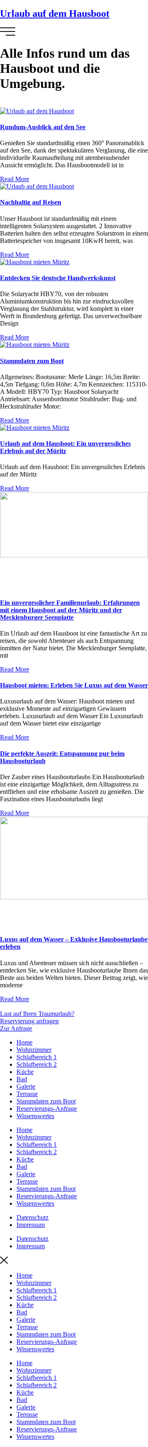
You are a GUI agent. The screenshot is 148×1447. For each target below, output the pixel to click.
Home (24, 1042)
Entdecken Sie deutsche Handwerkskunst (58, 277)
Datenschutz (32, 1217)
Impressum (30, 1224)
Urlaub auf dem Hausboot (54, 13)
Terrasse (27, 1093)
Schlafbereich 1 (36, 1057)
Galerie (25, 1086)
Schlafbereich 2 (36, 1064)
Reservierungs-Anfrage (46, 1108)
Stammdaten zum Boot (32, 360)
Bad (21, 1079)
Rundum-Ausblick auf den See (43, 127)
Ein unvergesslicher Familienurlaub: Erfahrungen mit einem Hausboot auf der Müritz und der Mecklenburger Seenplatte (70, 610)
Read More (14, 178)
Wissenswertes (35, 1115)
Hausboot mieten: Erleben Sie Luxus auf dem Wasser (74, 685)
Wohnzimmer (33, 1049)
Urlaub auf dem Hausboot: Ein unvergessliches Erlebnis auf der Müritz (65, 447)
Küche (25, 1071)
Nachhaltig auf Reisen (30, 202)
